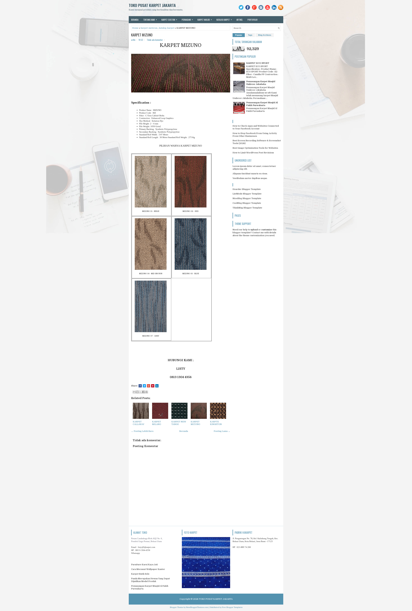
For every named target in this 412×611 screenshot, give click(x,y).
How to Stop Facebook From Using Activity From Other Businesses (255, 134)
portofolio (253, 19)
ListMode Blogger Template (247, 193)
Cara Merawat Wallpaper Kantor (148, 569)
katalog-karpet (166, 28)
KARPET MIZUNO (141, 35)
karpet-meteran (149, 28)
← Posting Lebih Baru (142, 431)
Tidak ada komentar (155, 39)
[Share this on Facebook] (140, 385)
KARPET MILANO (156, 423)
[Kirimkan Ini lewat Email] (134, 392)
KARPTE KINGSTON (216, 423)
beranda (134, 19)
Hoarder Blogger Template (247, 189)
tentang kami (150, 19)
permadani (187, 19)
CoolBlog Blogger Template (247, 203)
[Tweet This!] (144, 385)
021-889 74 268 (244, 547)
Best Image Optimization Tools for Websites (255, 148)
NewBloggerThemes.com (197, 607)
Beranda (183, 431)
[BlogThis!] (137, 392)
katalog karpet (224, 19)
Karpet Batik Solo (140, 574)
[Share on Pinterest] (152, 385)
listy (146, 547)
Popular (238, 35)
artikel (239, 19)
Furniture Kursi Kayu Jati (144, 564)
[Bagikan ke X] (140, 392)
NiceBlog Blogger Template (247, 198)
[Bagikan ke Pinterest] (146, 392)
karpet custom (169, 19)
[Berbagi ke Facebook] (143, 392)
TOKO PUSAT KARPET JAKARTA (152, 5)
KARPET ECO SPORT (257, 63)
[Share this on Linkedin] (157, 385)
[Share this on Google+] (148, 385)
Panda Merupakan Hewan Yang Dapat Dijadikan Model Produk (150, 579)
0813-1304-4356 (142, 550)
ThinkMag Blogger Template (247, 208)
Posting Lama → (222, 431)
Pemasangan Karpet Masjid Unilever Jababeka (260, 82)
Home (135, 28)
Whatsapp (135, 553)
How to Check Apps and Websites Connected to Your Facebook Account (256, 127)
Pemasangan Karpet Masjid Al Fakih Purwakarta (262, 103)
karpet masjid (204, 19)
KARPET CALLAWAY (138, 423)
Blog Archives (264, 35)
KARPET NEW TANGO (178, 423)
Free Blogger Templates (232, 607)
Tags (250, 35)
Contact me (258, 232)
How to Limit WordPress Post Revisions (253, 152)
